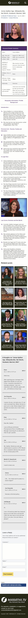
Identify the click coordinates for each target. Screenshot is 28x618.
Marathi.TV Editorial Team (9, 15)
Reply (24, 370)
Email (5, 567)
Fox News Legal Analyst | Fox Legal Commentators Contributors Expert (12, 585)
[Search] (25, 3)
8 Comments (4, 17)
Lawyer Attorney (13, 17)
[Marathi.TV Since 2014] (14, 2)
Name (5, 561)
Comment (6, 542)
